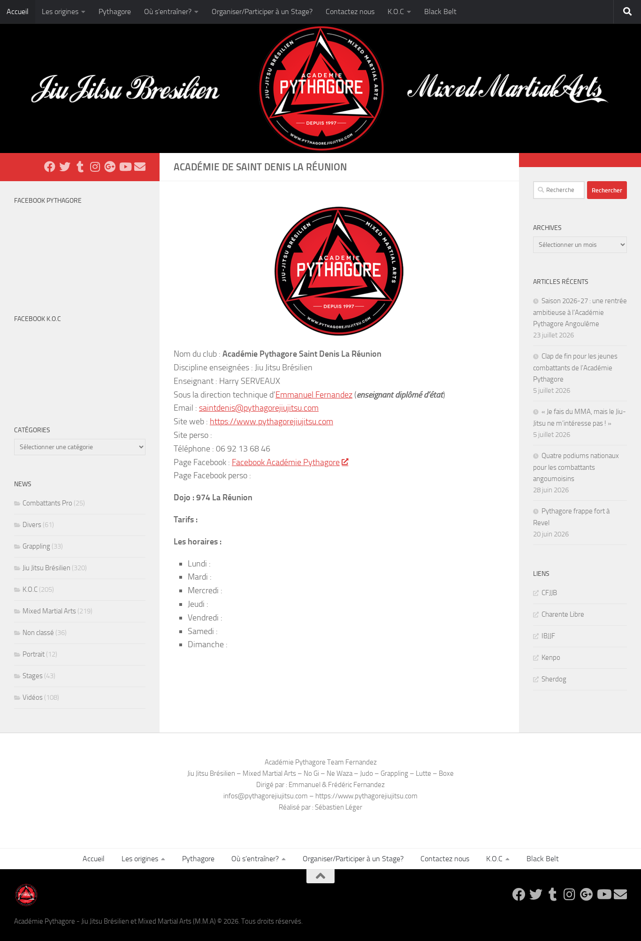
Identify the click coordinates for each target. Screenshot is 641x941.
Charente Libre (563, 614)
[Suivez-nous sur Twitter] (64, 166)
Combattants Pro (47, 503)
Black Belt (440, 11)
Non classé (38, 632)
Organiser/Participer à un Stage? (262, 11)
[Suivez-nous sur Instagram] (94, 166)
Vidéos (33, 697)
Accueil (18, 11)
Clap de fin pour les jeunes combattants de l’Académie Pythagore (575, 367)
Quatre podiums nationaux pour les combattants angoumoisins (576, 467)
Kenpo (551, 657)
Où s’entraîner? (167, 11)
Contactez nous (350, 11)
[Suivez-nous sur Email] (139, 166)
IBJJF (548, 636)
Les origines (60, 11)
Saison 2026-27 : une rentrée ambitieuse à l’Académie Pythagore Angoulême (580, 312)
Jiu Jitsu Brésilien (46, 568)
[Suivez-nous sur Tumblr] (79, 166)
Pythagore (115, 11)
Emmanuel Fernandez (313, 395)
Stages (33, 676)
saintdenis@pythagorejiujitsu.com (259, 408)
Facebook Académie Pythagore (286, 462)
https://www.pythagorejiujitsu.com (271, 421)
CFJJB (549, 593)
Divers (32, 524)
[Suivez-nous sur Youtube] (124, 166)
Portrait (34, 654)
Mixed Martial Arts (49, 611)
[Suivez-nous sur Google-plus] (109, 166)
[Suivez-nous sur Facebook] (49, 166)
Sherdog (554, 679)
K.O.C (396, 11)
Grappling (36, 546)
